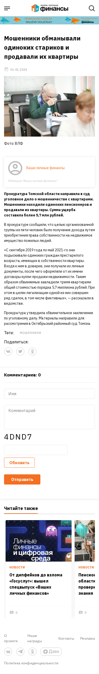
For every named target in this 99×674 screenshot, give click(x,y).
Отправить (22, 479)
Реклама (87, 638)
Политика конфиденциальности (31, 663)
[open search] (92, 8)
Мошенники (30, 333)
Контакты (66, 638)
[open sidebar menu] (7, 8)
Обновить (19, 462)
